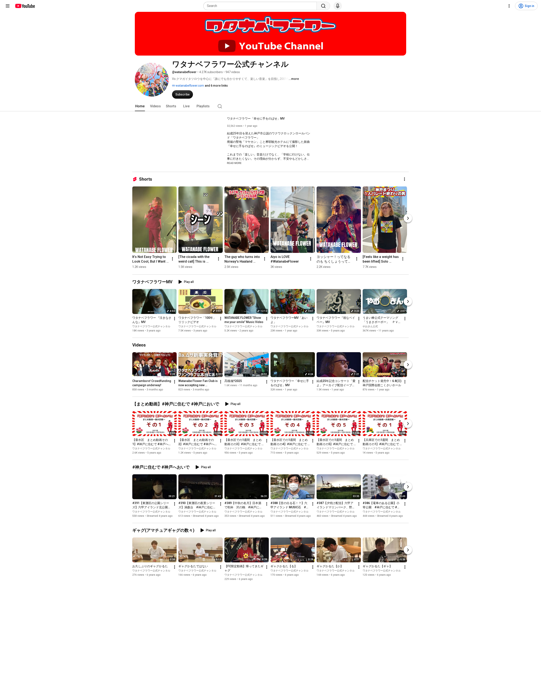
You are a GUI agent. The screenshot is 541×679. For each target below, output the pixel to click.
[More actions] (404, 179)
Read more (234, 163)
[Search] (323, 6)
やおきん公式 (370, 326)
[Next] (408, 218)
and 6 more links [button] (216, 85)
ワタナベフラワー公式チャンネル (151, 326)
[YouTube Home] (25, 6)
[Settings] (509, 5)
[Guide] (7, 5)
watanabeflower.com (189, 85)
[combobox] (261, 5)
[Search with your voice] (337, 6)
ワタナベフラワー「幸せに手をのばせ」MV (256, 118)
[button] (234, 163)
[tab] (140, 106)
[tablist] (270, 106)
